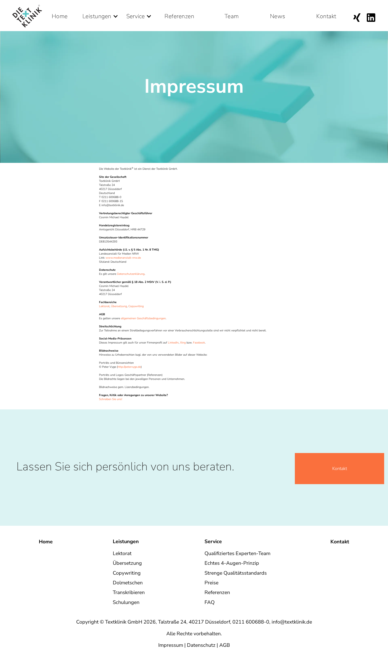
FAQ (210, 602)
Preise (211, 582)
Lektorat (104, 306)
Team (232, 14)
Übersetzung (119, 306)
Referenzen (179, 14)
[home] (27, 15)
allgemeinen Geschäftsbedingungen (143, 318)
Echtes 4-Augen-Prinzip (232, 563)
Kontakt (326, 14)
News (277, 14)
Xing (183, 343)
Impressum (170, 645)
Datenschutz (201, 645)
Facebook (199, 343)
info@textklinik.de (292, 622)
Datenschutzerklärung (130, 274)
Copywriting (136, 306)
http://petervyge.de (129, 367)
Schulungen (126, 602)
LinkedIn (173, 343)
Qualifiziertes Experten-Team (237, 553)
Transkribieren (129, 592)
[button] (100, 10)
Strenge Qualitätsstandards (236, 573)
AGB (224, 645)
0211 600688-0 (250, 622)
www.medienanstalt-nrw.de (123, 258)
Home (60, 14)
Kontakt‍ (339, 469)
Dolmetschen (128, 582)
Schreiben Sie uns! (110, 399)
